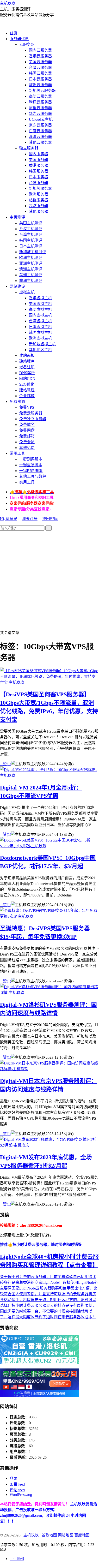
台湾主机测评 (30, 235)
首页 (13, 33)
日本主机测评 (30, 246)
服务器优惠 (19, 39)
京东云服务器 (40, 125)
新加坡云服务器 (42, 91)
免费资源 (17, 402)
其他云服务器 (40, 142)
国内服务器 (38, 154)
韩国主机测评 (30, 240)
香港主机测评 (30, 229)
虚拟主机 (27, 292)
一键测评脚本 (30, 459)
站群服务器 (38, 200)
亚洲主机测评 (30, 263)
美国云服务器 (40, 62)
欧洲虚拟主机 (40, 338)
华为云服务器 (40, 114)
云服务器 (27, 44)
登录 (13, 1478)
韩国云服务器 (40, 73)
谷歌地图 (49, 1535)
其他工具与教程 (32, 476)
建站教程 (27, 390)
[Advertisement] (49, 580)
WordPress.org (21, 1495)
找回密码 (50, 519)
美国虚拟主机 (40, 304)
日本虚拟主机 (40, 327)
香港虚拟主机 (40, 298)
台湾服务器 (38, 183)
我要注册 (29, 519)
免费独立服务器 (32, 419)
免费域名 (27, 425)
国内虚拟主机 (40, 315)
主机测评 (17, 217)
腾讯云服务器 (40, 102)
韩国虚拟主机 (40, 332)
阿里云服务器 (40, 108)
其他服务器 (38, 211)
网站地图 (65, 1535)
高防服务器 (38, 206)
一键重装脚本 (30, 465)
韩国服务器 (38, 171)
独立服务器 (28, 148)
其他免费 (27, 448)
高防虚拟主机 (40, 309)
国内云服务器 (40, 50)
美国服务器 (38, 160)
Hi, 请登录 (8, 519)
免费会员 (27, 442)
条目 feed (17, 1484)
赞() (5, 764)
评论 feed (17, 1490)
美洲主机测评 (30, 275)
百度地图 (82, 1535)
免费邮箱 (27, 436)
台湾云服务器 (40, 68)
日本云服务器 (40, 79)
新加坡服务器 (40, 188)
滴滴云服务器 (40, 137)
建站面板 (27, 355)
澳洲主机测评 (30, 269)
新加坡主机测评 (32, 252)
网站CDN (27, 378)
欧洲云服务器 (40, 85)
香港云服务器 (40, 56)
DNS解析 (27, 373)
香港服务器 (38, 165)
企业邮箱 (27, 396)
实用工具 (27, 482)
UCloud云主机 (41, 119)
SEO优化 (26, 384)
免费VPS (26, 407)
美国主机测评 (30, 223)
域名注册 (27, 367)
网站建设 (17, 286)
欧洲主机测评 (30, 258)
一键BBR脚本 (31, 471)
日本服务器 (38, 177)
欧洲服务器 (38, 194)
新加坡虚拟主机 (42, 344)
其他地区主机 (40, 350)
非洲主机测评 (30, 281)
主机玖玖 (7, 3)
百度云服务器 (40, 131)
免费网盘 (27, 430)
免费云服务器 (30, 413)
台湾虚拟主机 (40, 321)
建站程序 (27, 361)
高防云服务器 (40, 96)
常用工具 (17, 453)
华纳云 (25, 1504)
